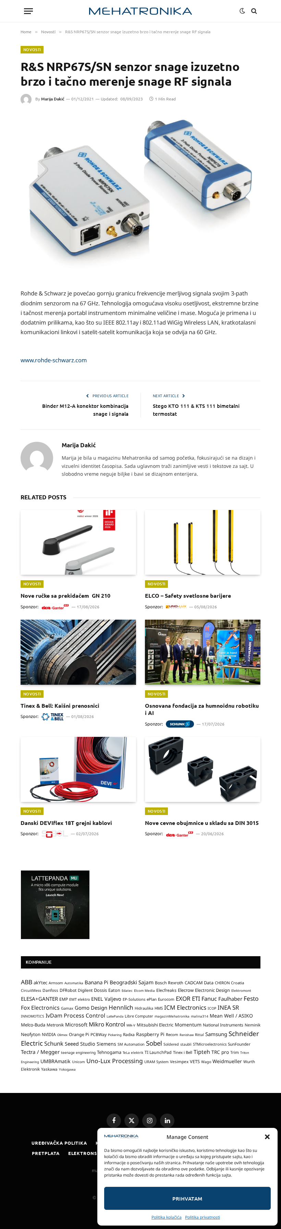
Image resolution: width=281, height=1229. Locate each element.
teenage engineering (78, 1052)
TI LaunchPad (158, 1052)
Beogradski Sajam (132, 982)
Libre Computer (139, 1016)
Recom (172, 1034)
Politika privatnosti (202, 1217)
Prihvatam (187, 1198)
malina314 (199, 1016)
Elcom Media (144, 990)
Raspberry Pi (150, 1034)
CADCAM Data (199, 982)
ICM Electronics (185, 1007)
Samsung (216, 1034)
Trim (234, 1052)
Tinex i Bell (182, 1052)
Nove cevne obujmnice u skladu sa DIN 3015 (202, 822)
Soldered (171, 1044)
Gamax (67, 1008)
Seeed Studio (80, 1044)
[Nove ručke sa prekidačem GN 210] (78, 542)
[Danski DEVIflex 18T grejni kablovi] (78, 769)
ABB (26, 982)
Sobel (154, 1043)
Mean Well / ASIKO (231, 1015)
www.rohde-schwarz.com (54, 360)
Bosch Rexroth (169, 983)
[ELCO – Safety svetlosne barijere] (202, 542)
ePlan (152, 999)
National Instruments (223, 1025)
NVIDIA (49, 1034)
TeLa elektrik (133, 1052)
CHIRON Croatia (229, 982)
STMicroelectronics (210, 1044)
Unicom (78, 1061)
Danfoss (50, 990)
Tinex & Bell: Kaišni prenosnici (60, 705)
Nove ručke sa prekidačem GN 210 (65, 595)
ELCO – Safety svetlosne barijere (188, 595)
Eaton (114, 990)
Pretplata (45, 1153)
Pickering (115, 1035)
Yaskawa (49, 1069)
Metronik (55, 1025)
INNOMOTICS (32, 1016)
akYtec (40, 982)
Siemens (106, 1044)
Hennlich (121, 1007)
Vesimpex (179, 1061)
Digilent (85, 990)
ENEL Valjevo (106, 999)
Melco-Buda (33, 1025)
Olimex (62, 1035)
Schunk (53, 1043)
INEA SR (228, 1007)
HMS (159, 1008)
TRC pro (220, 1052)
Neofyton (30, 1034)
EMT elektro (79, 999)
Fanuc (209, 998)
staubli (186, 1044)
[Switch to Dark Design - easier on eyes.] (242, 11)
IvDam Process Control (75, 1015)
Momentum (188, 1024)
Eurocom (166, 999)
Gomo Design (91, 1007)
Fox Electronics (40, 1007)
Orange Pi (79, 1034)
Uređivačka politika (59, 1143)
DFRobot (68, 990)
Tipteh (202, 1052)
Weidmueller (227, 1061)
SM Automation (131, 1044)
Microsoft (76, 1024)
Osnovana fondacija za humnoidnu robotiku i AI (202, 709)
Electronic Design (212, 990)
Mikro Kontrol (107, 1024)
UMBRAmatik (55, 1061)
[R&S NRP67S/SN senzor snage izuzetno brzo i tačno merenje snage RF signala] (140, 194)
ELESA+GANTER (39, 998)
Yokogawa (67, 1069)
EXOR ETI (188, 998)
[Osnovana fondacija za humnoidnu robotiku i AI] (202, 652)
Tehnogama (109, 1052)
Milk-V (130, 1025)
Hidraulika (144, 1008)
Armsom (56, 983)
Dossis (100, 990)
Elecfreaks (166, 990)
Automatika (73, 983)
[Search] (253, 11)
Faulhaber (230, 998)
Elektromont (241, 990)
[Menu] (28, 11)
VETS (195, 1061)
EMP (63, 999)
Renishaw (187, 1035)
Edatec (127, 990)
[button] (267, 1136)
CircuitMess (31, 990)
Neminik (252, 1024)
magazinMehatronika (172, 1016)
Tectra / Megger (40, 1051)
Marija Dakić (52, 99)
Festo (251, 998)
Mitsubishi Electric (155, 1025)
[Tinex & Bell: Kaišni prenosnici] (78, 652)
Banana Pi (96, 982)
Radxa (129, 1034)
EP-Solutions (134, 999)
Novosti (32, 49)
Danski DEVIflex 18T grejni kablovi (66, 822)
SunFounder (239, 1044)
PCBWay (98, 1034)
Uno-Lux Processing (114, 1061)
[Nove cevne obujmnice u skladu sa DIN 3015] (202, 769)
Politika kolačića (166, 1217)
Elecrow (186, 990)
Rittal (199, 1034)
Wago (206, 1061)
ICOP (212, 1008)
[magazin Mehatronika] (140, 11)
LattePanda (115, 1016)
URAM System (156, 1061)
